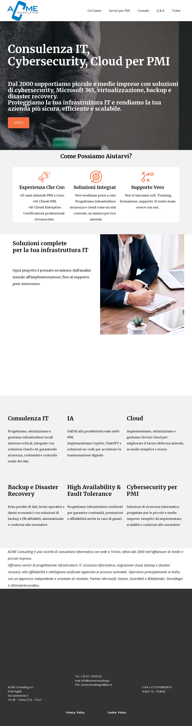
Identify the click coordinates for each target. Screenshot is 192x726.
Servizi (18, 122)
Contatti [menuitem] (143, 11)
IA (70, 418)
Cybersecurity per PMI (152, 490)
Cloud (135, 418)
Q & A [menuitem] (160, 11)
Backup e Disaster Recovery (33, 490)
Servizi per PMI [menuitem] (119, 11)
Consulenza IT (28, 418)
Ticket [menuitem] (176, 11)
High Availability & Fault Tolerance (94, 490)
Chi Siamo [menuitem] (94, 11)
